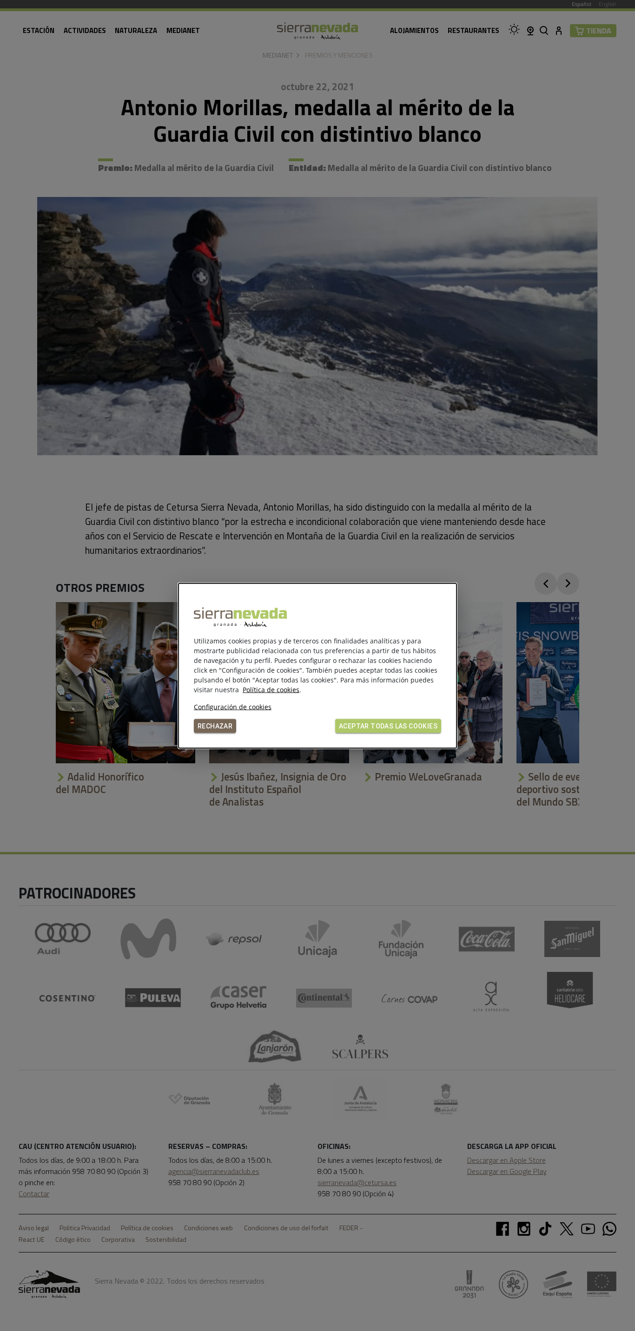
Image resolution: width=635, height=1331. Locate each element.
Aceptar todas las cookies (388, 725)
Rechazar (215, 725)
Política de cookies (271, 689)
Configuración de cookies (232, 706)
